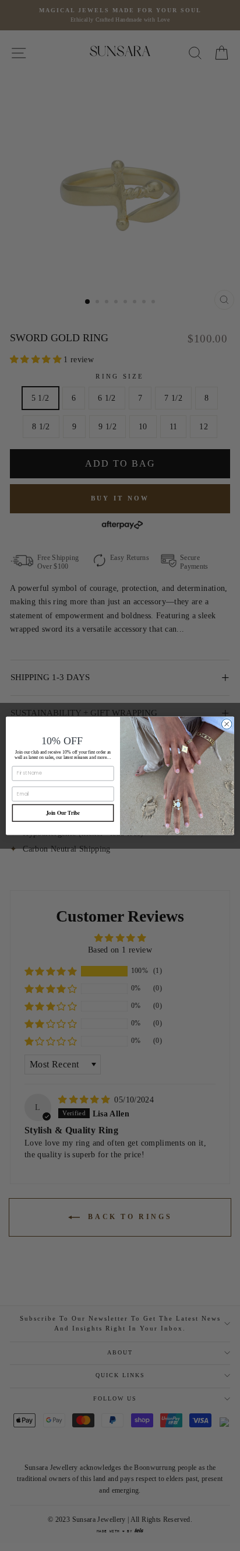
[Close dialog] (226, 724)
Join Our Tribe (63, 813)
